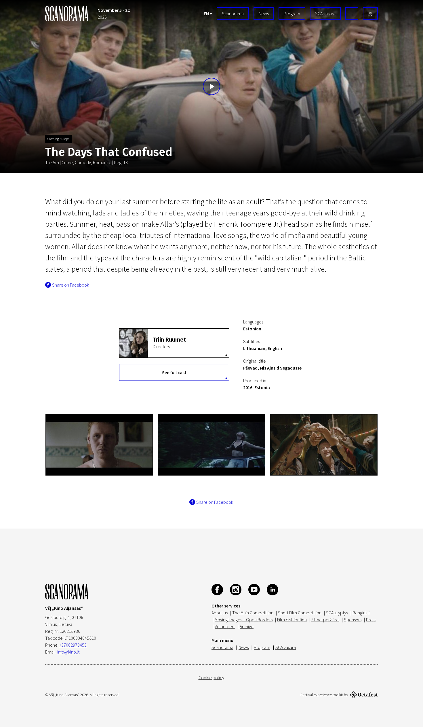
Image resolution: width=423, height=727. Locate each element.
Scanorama (233, 13)
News (264, 13)
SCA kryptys (337, 613)
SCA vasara (325, 13)
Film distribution (292, 619)
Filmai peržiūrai (325, 619)
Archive (247, 626)
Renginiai (360, 613)
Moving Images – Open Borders (244, 619)
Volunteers (225, 626)
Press (371, 619)
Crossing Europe (58, 139)
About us (220, 613)
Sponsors (352, 619)
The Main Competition (252, 613)
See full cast (174, 372)
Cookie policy (211, 677)
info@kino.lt (68, 652)
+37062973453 (73, 645)
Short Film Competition (299, 613)
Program (292, 13)
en (207, 13)
